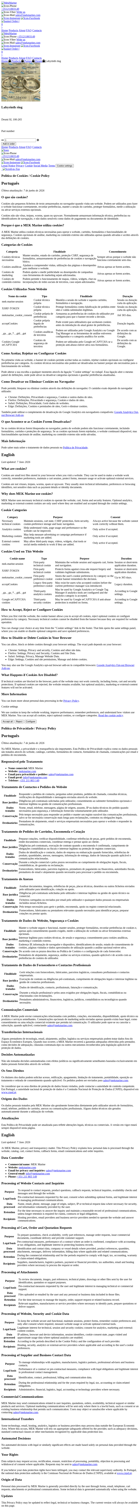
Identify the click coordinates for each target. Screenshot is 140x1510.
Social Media (40, 165)
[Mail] (1, 169)
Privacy (20, 165)
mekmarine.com (27, 771)
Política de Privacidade (75, 447)
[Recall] (2, 169)
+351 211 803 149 (29, 780)
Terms (51, 165)
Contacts (37, 30)
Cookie (29, 165)
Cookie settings (64, 166)
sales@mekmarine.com (27, 15)
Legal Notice (8, 165)
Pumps (28, 61)
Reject (19, 721)
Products (13, 30)
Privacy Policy (71, 700)
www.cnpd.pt (8, 1092)
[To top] (11, 169)
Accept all (8, 721)
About (22, 30)
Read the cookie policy (110, 715)
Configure (30, 721)
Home (4, 30)
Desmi (38, 61)
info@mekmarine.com (35, 777)
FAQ (29, 30)
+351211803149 (10, 8)
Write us (20, 12)
